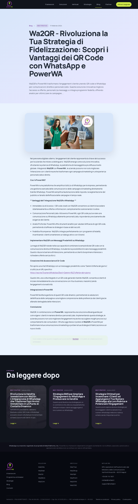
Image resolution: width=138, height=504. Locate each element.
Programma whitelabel (14, 477)
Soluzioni (63, 4)
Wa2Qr (40, 474)
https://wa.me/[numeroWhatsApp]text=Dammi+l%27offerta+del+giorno (60, 272)
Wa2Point (73, 478)
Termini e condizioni (102, 499)
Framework (49, 4)
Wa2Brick (41, 478)
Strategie (87, 4)
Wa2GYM (73, 481)
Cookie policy (127, 499)
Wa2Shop (73, 471)
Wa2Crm (41, 481)
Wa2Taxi (73, 467)
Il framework (11, 473)
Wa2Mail (41, 471)
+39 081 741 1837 (108, 476)
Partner (109, 4)
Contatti (9, 488)
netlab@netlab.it (108, 480)
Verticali (75, 4)
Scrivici (75, 339)
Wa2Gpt (73, 474)
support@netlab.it (108, 484)
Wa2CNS (73, 485)
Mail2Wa (41, 467)
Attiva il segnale (124, 4)
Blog (98, 4)
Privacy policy (115, 499)
